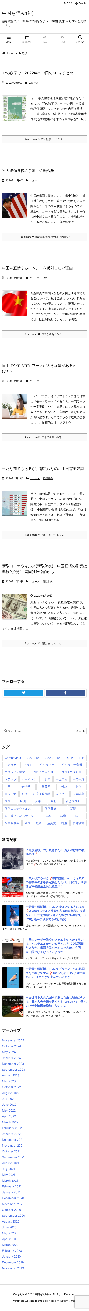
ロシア (46, 779)
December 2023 (13, 1063)
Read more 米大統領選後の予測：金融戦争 (44, 236)
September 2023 (13, 1069)
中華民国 (44, 786)
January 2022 (11, 1134)
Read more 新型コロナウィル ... (44, 643)
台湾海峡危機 (41, 794)
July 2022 (8, 1098)
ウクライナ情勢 (15, 772)
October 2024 (11, 1046)
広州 (23, 801)
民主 (78, 816)
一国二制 (61, 779)
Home (9, 53)
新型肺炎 (48, 478)
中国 (8, 786)
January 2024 (11, 1058)
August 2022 (10, 1093)
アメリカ (10, 764)
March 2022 (10, 1122)
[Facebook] (65, 693)
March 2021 (10, 1180)
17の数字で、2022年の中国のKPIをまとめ (37, 73)
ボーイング (29, 779)
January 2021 (11, 1192)
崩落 (8, 801)
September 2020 (13, 1215)
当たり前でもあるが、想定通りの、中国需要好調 (43, 468)
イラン (28, 764)
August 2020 (10, 1221)
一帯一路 (78, 779)
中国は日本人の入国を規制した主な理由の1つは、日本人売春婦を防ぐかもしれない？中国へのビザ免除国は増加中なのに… (56, 1001)
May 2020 (9, 1233)
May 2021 (8, 1174)
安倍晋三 (61, 794)
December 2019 (13, 1262)
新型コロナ (73, 801)
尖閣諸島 (78, 794)
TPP (81, 758)
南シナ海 (10, 794)
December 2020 (13, 1198)
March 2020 (10, 1245)
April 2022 (9, 1116)
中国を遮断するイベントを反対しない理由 (37, 268)
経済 (39, 823)
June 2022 (9, 1104)
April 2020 (9, 1239)
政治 (45, 277)
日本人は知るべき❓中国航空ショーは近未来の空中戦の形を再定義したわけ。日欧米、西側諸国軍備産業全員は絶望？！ (56, 882)
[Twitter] (23, 693)
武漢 (63, 816)
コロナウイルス (71, 772)
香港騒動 (78, 823)
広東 (38, 801)
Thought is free (67, 1300)
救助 (53, 801)
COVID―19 (52, 758)
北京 (78, 786)
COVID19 (32, 758)
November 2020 (13, 1204)
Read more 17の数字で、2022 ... (44, 139)
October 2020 (11, 1209)
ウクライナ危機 (72, 764)
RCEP (69, 758)
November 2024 (13, 1040)
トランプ (10, 779)
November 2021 (13, 1145)
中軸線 (63, 786)
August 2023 (10, 1075)
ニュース (33, 82)
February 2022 (12, 1128)
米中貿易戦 (12, 823)
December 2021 (13, 1139)
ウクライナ (47, 764)
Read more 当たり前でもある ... (44, 534)
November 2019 (13, 1268)
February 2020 (12, 1250)
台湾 (25, 794)
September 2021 (13, 1157)
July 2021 (8, 1169)
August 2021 (10, 1163)
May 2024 (9, 1052)
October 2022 (11, 1087)
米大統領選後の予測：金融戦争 (28, 170)
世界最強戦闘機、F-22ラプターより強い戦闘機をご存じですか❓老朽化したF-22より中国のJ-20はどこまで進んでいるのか (55, 973)
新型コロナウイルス (18, 808)
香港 (64, 823)
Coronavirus (13, 758)
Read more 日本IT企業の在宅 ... (44, 437)
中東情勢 (24, 786)
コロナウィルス (43, 772)
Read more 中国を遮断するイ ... (44, 334)
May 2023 (9, 1081)
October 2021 (11, 1151)
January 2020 (11, 1256)
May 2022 (9, 1110)
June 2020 (9, 1227)
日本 (48, 816)
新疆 (73, 808)
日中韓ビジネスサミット (21, 816)
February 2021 (12, 1186)
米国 (27, 823)
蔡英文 (51, 823)
